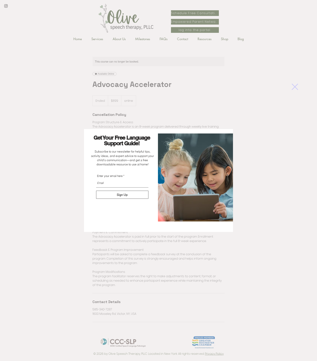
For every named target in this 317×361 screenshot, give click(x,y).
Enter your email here (110, 176)
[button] (295, 86)
